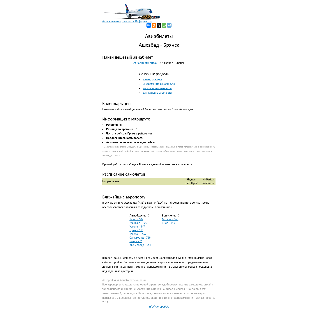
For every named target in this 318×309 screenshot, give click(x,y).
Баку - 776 (136, 241)
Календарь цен (152, 79)
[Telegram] (169, 25)
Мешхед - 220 (138, 223)
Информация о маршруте (159, 84)
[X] (159, 25)
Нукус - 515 (136, 230)
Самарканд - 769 (140, 237)
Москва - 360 (170, 219)
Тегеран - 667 (138, 234)
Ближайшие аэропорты (157, 92)
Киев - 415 (168, 223)
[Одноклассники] (154, 25)
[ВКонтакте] (148, 25)
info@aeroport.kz (159, 306)
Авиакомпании (111, 21)
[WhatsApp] (164, 25)
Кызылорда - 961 (140, 245)
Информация (143, 21)
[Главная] (131, 9)
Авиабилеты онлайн (146, 63)
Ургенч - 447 (137, 226)
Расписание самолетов (157, 88)
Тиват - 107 (136, 219)
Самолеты (128, 21)
